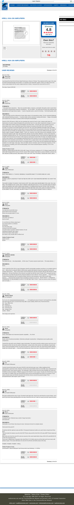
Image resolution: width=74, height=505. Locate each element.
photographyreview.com (46, 503)
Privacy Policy (45, 494)
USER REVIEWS (22, 5)
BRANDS (63, 5)
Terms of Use (35, 494)
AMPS (56, 5)
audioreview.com (60, 503)
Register (38, 1)
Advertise (27, 494)
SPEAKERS (48, 5)
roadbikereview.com (22, 503)
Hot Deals (63, 19)
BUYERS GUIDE (36, 5)
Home (12, 5)
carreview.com (33, 503)
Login (33, 1)
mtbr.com (12, 503)
